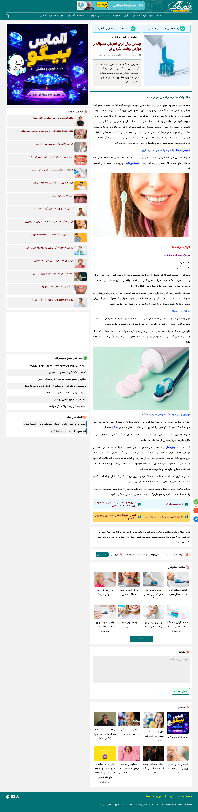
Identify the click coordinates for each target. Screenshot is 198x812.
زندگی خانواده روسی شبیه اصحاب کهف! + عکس (153, 768)
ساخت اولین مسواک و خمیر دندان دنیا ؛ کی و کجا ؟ (177, 626)
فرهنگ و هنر (139, 15)
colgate (167, 554)
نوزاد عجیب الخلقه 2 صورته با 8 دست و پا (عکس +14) (105, 734)
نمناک (158, 15)
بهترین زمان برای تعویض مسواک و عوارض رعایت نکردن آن (117, 46)
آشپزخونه (70, 15)
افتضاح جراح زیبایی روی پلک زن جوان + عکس (178, 768)
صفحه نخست (185, 796)
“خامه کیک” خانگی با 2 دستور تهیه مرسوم (67, 372)
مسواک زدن (102, 554)
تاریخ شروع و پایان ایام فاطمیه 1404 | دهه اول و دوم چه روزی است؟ (56, 365)
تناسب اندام (104, 15)
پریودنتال (170, 447)
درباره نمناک (170, 796)
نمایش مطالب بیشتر (141, 638)
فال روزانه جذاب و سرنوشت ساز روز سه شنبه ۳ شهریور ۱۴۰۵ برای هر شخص (115, 504)
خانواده (116, 15)
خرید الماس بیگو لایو (175, 504)
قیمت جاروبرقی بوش (49, 424)
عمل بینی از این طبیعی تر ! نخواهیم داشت (154, 736)
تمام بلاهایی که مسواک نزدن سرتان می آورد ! (153, 594)
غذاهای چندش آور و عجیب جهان (129, 732)
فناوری (43, 15)
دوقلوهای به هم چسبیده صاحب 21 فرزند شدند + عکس (129, 768)
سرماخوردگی (132, 163)
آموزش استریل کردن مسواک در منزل (129, 592)
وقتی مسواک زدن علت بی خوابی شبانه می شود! (105, 626)
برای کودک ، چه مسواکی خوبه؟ (105, 592)
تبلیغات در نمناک (152, 796)
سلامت (80, 15)
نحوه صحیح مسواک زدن (129, 624)
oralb (176, 554)
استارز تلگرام (30, 424)
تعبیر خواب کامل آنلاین (74, 424)
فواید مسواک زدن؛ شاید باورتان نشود (178, 592)
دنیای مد (91, 15)
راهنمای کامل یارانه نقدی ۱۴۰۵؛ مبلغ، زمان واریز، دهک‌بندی (115, 517)
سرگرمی (127, 15)
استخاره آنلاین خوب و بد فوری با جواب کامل (164, 516)
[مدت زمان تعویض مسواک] (141, 378)
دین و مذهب (56, 15)
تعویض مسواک (182, 150)
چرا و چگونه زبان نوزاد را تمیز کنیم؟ (153, 624)
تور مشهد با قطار (77, 431)
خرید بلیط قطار (58, 431)
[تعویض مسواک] (141, 205)
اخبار (150, 15)
